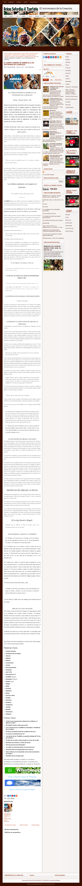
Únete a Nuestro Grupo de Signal (22, 789)
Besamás (67, 214)
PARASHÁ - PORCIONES (71, 87)
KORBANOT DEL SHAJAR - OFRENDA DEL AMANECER (57, 88)
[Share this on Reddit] (16, 796)
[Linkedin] (51, 57)
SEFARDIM (68, 81)
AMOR (67, 76)
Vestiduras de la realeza (30, 56)
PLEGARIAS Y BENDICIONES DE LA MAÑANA (55, 133)
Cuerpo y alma (25, 53)
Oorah (66, 217)
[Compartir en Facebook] (12, 798)
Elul (17, 16)
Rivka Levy (68, 220)
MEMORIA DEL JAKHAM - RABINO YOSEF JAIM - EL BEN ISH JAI (52, 196)
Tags (51, 79)
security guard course (50, 884)
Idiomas (44, 16)
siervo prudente (19, 56)
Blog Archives (58, 79)
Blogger (58, 880)
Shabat (12, 16)
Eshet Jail (15, 55)
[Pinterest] (49, 57)
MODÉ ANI (53, 110)
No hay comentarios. (29, 67)
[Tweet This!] (10, 796)
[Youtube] (56, 57)
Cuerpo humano (17, 53)
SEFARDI (67, 62)
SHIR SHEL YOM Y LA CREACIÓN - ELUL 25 (56, 121)
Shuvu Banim (68, 225)
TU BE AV (67, 68)
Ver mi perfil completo (48, 174)
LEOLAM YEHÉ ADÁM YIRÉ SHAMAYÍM (56, 156)
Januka (24, 16)
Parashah (19, 2)
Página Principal (24, 825)
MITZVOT (67, 73)
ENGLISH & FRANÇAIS (71, 99)
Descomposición (33, 53)
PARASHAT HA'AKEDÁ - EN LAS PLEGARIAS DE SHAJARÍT (56, 145)
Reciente (25, 2)
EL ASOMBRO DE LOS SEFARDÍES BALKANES (51, 210)
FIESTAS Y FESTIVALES (71, 96)
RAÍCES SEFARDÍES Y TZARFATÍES (40, 880)
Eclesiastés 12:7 (8, 55)
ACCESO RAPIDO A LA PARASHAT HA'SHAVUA (56, 99)
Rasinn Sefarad (69, 231)
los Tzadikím (21, 55)
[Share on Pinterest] (12, 796)
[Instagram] (53, 57)
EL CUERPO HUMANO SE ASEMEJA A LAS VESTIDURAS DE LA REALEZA (19, 63)
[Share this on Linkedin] (14, 796)
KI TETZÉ (45, 206)
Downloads (11, 2)
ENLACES (68, 104)
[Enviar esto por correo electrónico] (7, 798)
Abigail (10, 53)
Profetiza (12, 56)
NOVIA (67, 65)
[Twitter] (44, 57)
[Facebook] (46, 57)
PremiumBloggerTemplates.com (38, 884)
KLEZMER (68, 70)
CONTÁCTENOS (69, 107)
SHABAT (67, 59)
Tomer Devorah (69, 228)
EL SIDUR (67, 102)
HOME (67, 57)
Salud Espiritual (34, 2)
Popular (46, 79)
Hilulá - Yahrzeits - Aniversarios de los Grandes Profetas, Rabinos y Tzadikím (70, 92)
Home (5, 2)
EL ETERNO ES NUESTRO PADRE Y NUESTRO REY (52, 217)
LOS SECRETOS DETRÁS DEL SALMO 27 (53, 220)
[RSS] (60, 57)
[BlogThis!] (9, 798)
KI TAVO (45, 204)
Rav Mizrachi (68, 223)
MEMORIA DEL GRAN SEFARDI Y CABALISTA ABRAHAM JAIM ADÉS (52, 230)
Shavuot (30, 16)
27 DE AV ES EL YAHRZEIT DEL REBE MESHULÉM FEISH (52, 234)
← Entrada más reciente (10, 825)
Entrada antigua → (36, 825)
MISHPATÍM (46, 223)
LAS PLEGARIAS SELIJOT (49, 213)
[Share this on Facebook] (8, 796)
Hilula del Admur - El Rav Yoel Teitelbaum (53, 238)
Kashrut (37, 16)
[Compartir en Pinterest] (13, 798)
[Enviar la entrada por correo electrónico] (5, 798)
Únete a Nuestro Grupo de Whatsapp (22, 777)
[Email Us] (58, 57)
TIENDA (67, 84)
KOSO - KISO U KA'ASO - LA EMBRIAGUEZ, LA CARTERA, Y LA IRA (52, 226)
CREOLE (67, 78)
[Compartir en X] (10, 798)
